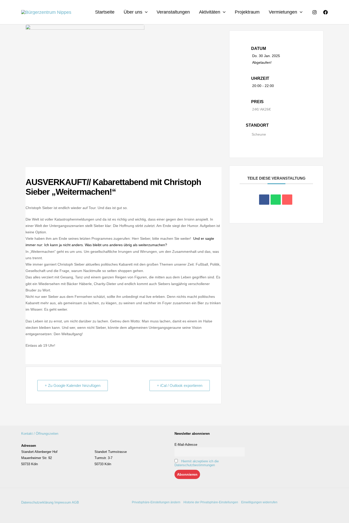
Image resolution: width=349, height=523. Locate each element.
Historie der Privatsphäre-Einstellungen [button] (210, 502)
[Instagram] (314, 12)
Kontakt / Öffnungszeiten (39, 433)
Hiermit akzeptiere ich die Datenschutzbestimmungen (197, 463)
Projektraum (247, 12)
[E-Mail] (287, 199)
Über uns (133, 12)
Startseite (104, 12)
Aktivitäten (209, 12)
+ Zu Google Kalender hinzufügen (72, 385)
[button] (145, 12)
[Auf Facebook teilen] (264, 199)
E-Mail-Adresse (186, 444)
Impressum (62, 502)
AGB (75, 502)
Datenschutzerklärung (37, 502)
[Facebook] (325, 12)
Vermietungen (283, 12)
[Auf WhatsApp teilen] (276, 199)
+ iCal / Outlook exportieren (179, 385)
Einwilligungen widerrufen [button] (259, 502)
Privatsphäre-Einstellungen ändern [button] (156, 502)
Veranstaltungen (173, 12)
